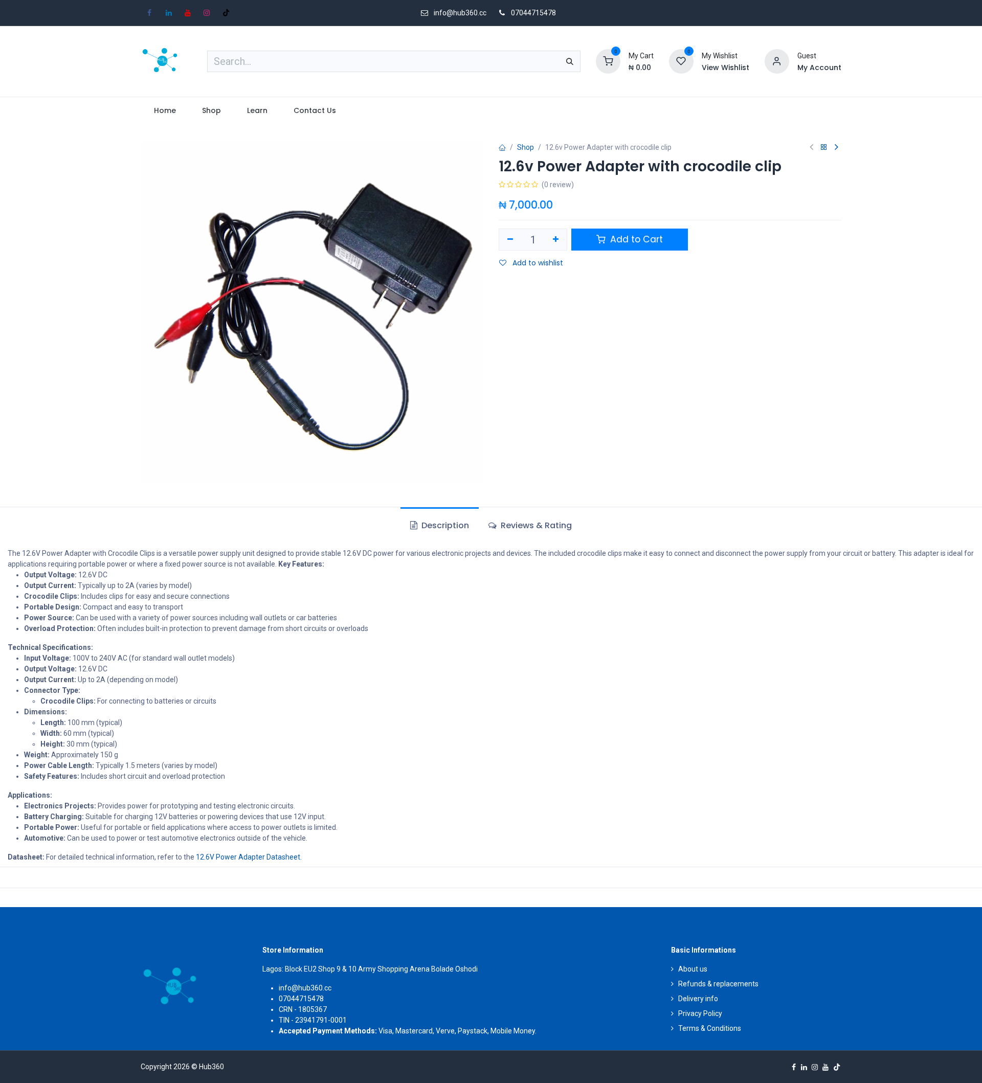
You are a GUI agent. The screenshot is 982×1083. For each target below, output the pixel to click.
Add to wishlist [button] (536, 263)
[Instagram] (206, 13)
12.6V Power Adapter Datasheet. (249, 857)
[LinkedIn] (169, 13)
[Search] (570, 61)
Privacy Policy (700, 1013)
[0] (608, 61)
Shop (525, 147)
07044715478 (533, 13)
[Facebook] (149, 13)
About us (692, 969)
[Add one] (556, 240)
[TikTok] (226, 13)
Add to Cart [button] (635, 239)
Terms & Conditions (709, 1028)
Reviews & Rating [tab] (535, 525)
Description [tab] (444, 525)
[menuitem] (165, 110)
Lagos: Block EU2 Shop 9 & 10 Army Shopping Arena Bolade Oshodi (370, 969)
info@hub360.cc (305, 988)
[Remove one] (510, 240)
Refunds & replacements (718, 984)
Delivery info (698, 999)
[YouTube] (188, 13)
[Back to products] (824, 147)
